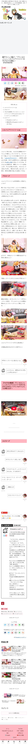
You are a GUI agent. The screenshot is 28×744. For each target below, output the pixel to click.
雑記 (8, 733)
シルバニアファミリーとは (10, 107)
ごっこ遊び (5, 608)
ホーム (7, 728)
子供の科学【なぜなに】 (7, 730)
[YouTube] (6, 536)
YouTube (11, 611)
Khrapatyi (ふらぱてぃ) (12, 120)
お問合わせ (20, 733)
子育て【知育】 (20, 730)
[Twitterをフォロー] (8, 632)
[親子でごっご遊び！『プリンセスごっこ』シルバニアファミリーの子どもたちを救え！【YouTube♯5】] (12, 83)
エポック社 (9, 162)
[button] (25, 367)
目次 (12, 104)
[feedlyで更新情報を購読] (19, 632)
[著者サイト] (5, 632)
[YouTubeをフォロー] (12, 632)
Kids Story (5, 611)
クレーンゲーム (18, 611)
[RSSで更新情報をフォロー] (23, 632)
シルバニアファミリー (11, 158)
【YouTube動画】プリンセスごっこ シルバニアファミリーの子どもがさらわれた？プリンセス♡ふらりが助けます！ (14, 113)
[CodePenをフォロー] (15, 632)
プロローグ (6, 109)
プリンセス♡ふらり (18, 613)
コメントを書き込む (14, 713)
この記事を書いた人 (7, 525)
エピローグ (6, 117)
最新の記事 (17, 525)
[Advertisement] (14, 38)
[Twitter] (4, 536)
